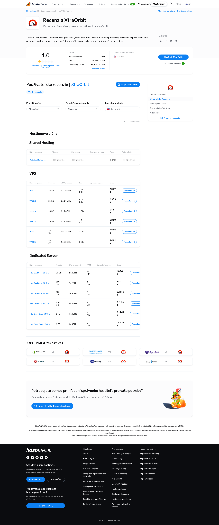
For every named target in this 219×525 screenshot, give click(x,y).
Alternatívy (155, 112)
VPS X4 (33, 221)
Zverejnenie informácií (93, 486)
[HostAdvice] (36, 4)
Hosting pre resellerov (121, 499)
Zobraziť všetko (98, 69)
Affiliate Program (90, 468)
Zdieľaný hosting (119, 468)
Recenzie (74, 4)
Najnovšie (72, 109)
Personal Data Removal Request (93, 492)
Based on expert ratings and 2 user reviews (45, 67)
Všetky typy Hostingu (121, 453)
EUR (178, 4)
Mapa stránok (89, 463)
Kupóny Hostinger (148, 468)
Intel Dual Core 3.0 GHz (39, 304)
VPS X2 (33, 201)
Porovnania (88, 4)
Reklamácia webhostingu (94, 481)
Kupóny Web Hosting (149, 453)
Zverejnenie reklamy (185, 11)
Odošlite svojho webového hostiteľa (94, 474)
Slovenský (115, 109)
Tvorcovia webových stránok (121, 505)
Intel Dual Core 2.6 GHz (39, 293)
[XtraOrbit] (32, 22)
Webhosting (117, 458)
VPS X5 (33, 232)
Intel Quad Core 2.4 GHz (40, 314)
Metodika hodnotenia (166, 11)
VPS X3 (33, 211)
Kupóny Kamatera (148, 458)
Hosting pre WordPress (122, 463)
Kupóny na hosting (122, 4)
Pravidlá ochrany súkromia (94, 499)
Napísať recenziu (129, 84)
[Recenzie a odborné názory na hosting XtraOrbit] (161, 41)
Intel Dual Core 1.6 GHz (39, 273)
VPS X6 (33, 242)
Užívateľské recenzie (160, 99)
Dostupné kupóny (174, 63)
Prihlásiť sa (56, 479)
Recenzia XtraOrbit (64, 20)
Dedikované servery (120, 494)
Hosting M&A (44, 505)
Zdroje (102, 4)
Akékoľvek (34, 109)
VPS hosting (117, 478)
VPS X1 (33, 191)
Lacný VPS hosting (119, 484)
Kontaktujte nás (90, 458)
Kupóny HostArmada (149, 463)
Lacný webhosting (119, 473)
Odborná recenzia (158, 94)
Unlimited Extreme (37, 160)
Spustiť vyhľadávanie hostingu (54, 406)
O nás (85, 453)
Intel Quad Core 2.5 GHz (40, 324)
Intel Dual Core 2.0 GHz (39, 283)
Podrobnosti (129, 190)
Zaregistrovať (35, 479)
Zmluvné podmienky (92, 504)
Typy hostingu (58, 4)
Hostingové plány (158, 103)
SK (189, 4)
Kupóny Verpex (146, 478)
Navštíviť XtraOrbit (173, 57)
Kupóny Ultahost (147, 473)
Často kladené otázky (160, 108)
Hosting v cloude (119, 489)
